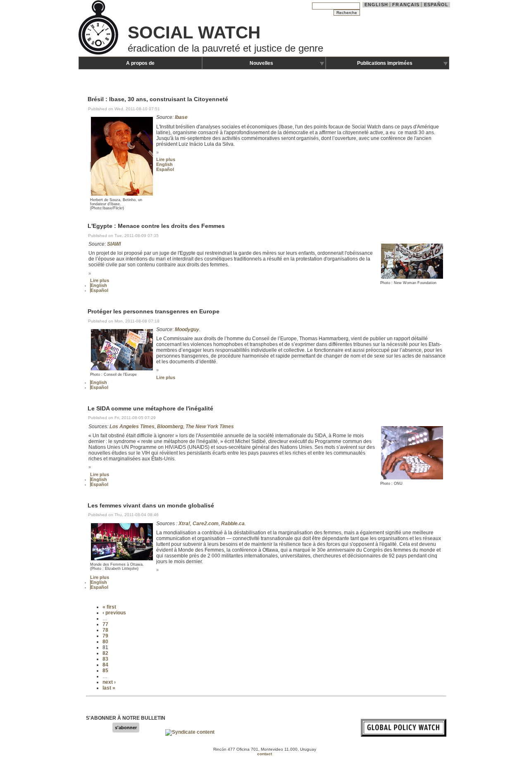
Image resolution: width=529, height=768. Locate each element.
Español (436, 4)
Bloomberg (170, 426)
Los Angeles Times (132, 426)
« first (109, 607)
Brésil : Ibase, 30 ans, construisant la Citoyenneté (158, 99)
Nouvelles (261, 63)
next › (109, 682)
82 (105, 653)
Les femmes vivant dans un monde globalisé (151, 505)
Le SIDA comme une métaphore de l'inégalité (150, 408)
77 (105, 624)
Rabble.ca (233, 523)
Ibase (181, 117)
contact (264, 753)
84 (105, 665)
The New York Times (210, 426)
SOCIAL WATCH (194, 32)
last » (108, 688)
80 (105, 642)
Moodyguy (187, 329)
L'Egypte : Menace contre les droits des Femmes (156, 226)
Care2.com (206, 523)
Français (405, 4)
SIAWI (114, 244)
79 (105, 636)
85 (105, 670)
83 (105, 659)
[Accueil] (99, 54)
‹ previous (114, 613)
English (376, 4)
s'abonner (126, 727)
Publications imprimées (384, 63)
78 (105, 630)
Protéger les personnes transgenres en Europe (153, 311)
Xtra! (184, 523)
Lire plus (165, 159)
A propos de (140, 63)
